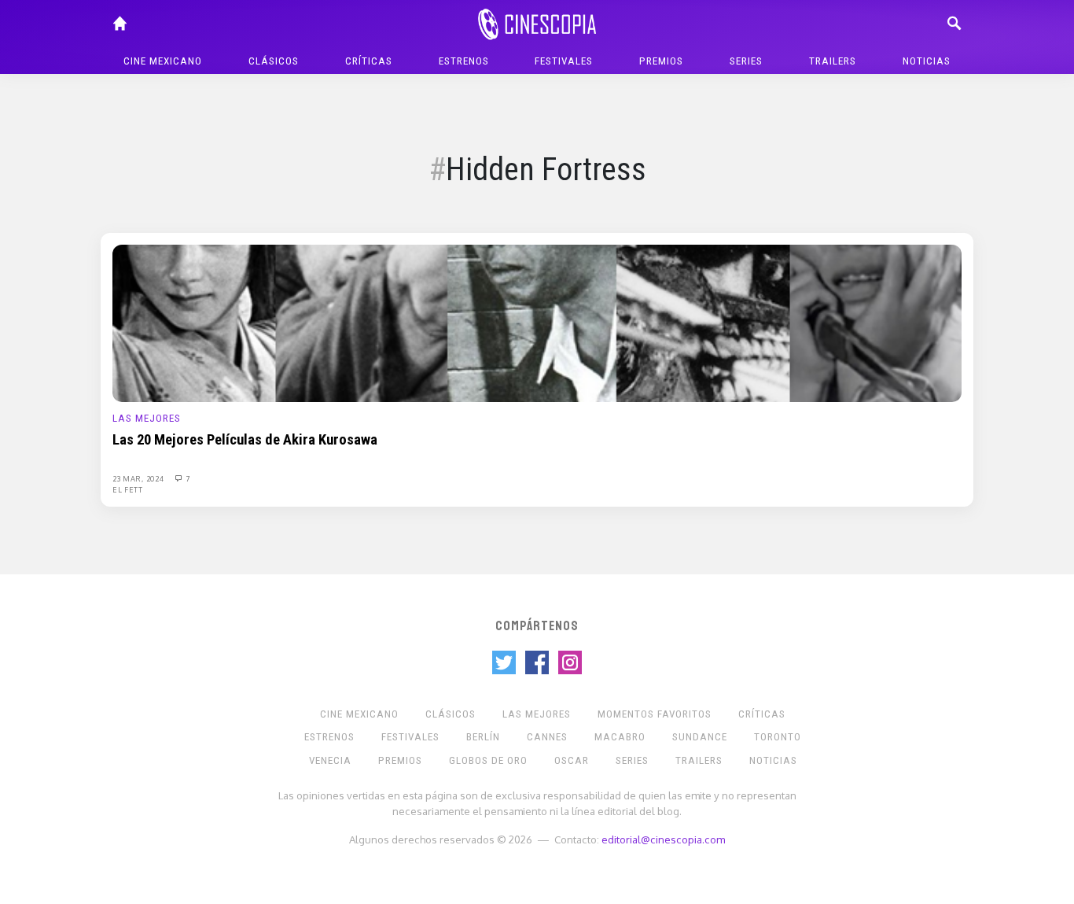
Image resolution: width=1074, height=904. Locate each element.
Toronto (777, 737)
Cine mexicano (162, 61)
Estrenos (464, 61)
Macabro (620, 737)
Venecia (330, 760)
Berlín (483, 737)
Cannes (547, 737)
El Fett (127, 489)
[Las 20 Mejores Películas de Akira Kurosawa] (537, 322)
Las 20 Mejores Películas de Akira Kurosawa (244, 439)
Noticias (927, 61)
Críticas (368, 61)
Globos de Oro (488, 760)
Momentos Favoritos (655, 714)
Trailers (832, 61)
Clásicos (273, 61)
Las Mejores (146, 418)
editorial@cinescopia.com (663, 839)
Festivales (564, 61)
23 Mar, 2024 (139, 478)
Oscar (571, 760)
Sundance (699, 737)
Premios (661, 61)
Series (746, 61)
